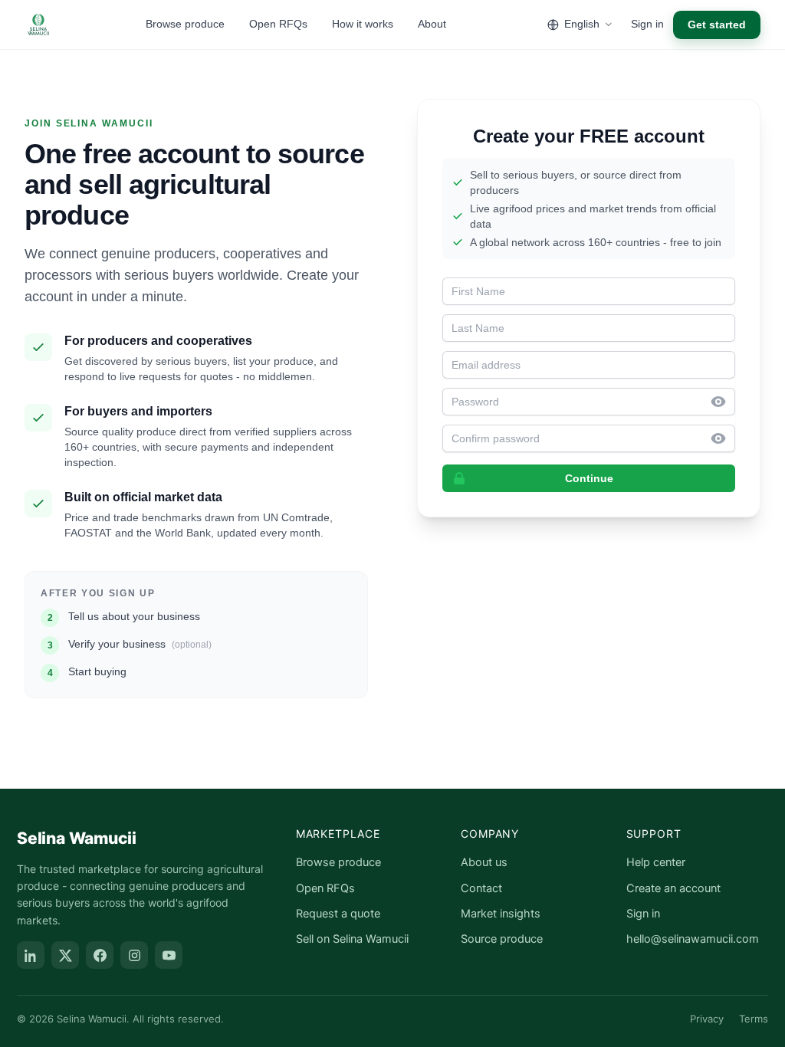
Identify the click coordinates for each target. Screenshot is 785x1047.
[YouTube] (168, 955)
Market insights (500, 914)
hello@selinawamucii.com (692, 939)
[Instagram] (134, 955)
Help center (655, 862)
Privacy (707, 1019)
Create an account (673, 888)
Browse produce (185, 24)
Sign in (647, 24)
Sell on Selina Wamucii (352, 939)
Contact (481, 888)
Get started (717, 24)
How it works (362, 24)
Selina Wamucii (76, 838)
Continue (589, 478)
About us (484, 862)
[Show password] (723, 401)
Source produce (502, 939)
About (432, 24)
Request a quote (338, 914)
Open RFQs (278, 24)
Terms (753, 1019)
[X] (65, 955)
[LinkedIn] (30, 955)
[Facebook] (99, 955)
